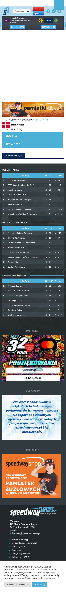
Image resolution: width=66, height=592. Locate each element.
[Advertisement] (33, 67)
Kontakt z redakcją (20, 539)
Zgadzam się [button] (39, 584)
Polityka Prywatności (21, 553)
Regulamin (16, 550)
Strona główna (10, 119)
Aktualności (13, 144)
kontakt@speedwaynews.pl (26, 533)
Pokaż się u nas (18, 546)
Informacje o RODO (20, 557)
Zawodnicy (28, 119)
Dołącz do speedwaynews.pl (24, 543)
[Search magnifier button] (28, 11)
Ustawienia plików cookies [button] (17, 584)
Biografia (11, 135)
